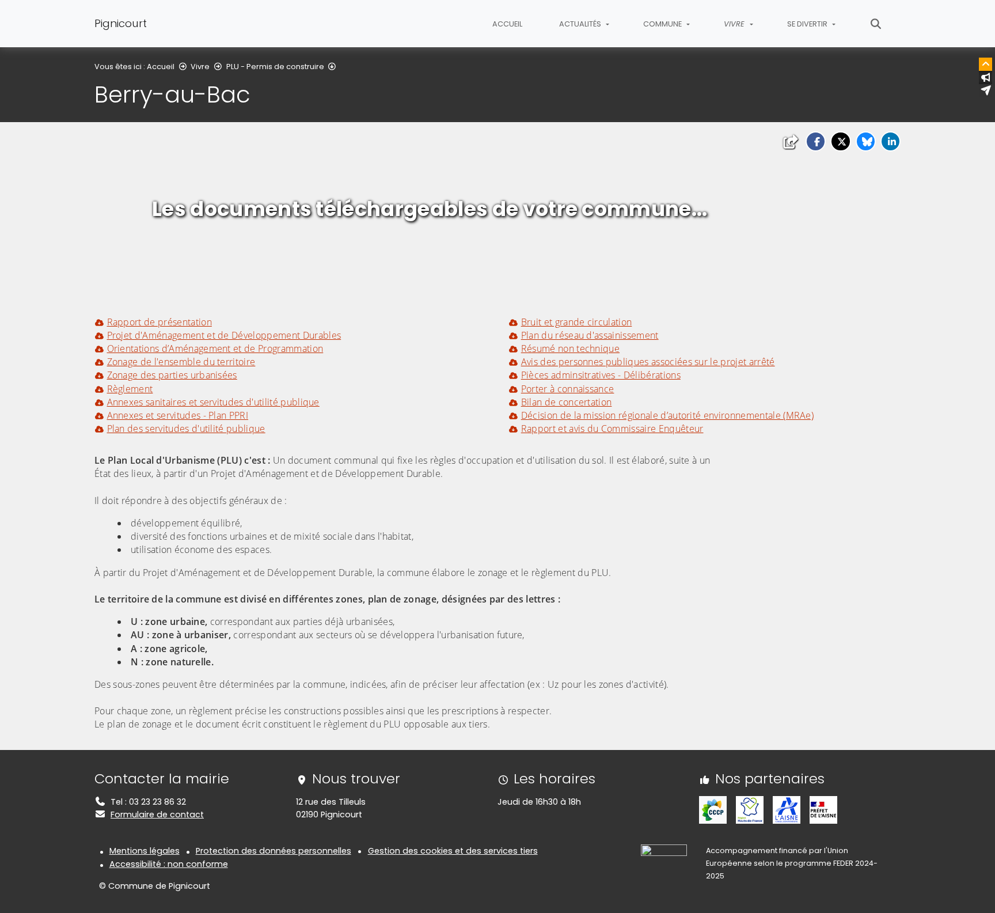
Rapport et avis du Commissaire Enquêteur (612, 428)
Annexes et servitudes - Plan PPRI (177, 415)
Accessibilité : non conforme (168, 864)
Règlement (130, 388)
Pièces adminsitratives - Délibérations (601, 375)
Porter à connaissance (567, 388)
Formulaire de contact (157, 814)
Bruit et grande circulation (576, 322)
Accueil (507, 24)
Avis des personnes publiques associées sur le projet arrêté (647, 361)
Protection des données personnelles (273, 851)
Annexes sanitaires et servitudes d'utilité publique (213, 402)
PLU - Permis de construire (275, 66)
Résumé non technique (570, 348)
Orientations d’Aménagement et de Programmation (215, 348)
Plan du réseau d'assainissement (589, 335)
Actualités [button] (581, 24)
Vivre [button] (735, 24)
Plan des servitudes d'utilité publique (186, 428)
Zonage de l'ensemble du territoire (181, 361)
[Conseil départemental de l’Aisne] (786, 809)
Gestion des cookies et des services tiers (453, 851)
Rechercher (876, 23)
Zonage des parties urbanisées (172, 375)
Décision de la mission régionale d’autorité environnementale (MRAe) (667, 415)
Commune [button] (663, 24)
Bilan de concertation (566, 402)
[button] (816, 141)
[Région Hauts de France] (750, 809)
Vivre (200, 66)
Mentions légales (144, 851)
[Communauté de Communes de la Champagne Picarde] (713, 809)
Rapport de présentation (159, 322)
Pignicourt (120, 23)
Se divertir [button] (808, 24)
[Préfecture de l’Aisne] (823, 809)
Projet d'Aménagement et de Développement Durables (224, 335)
